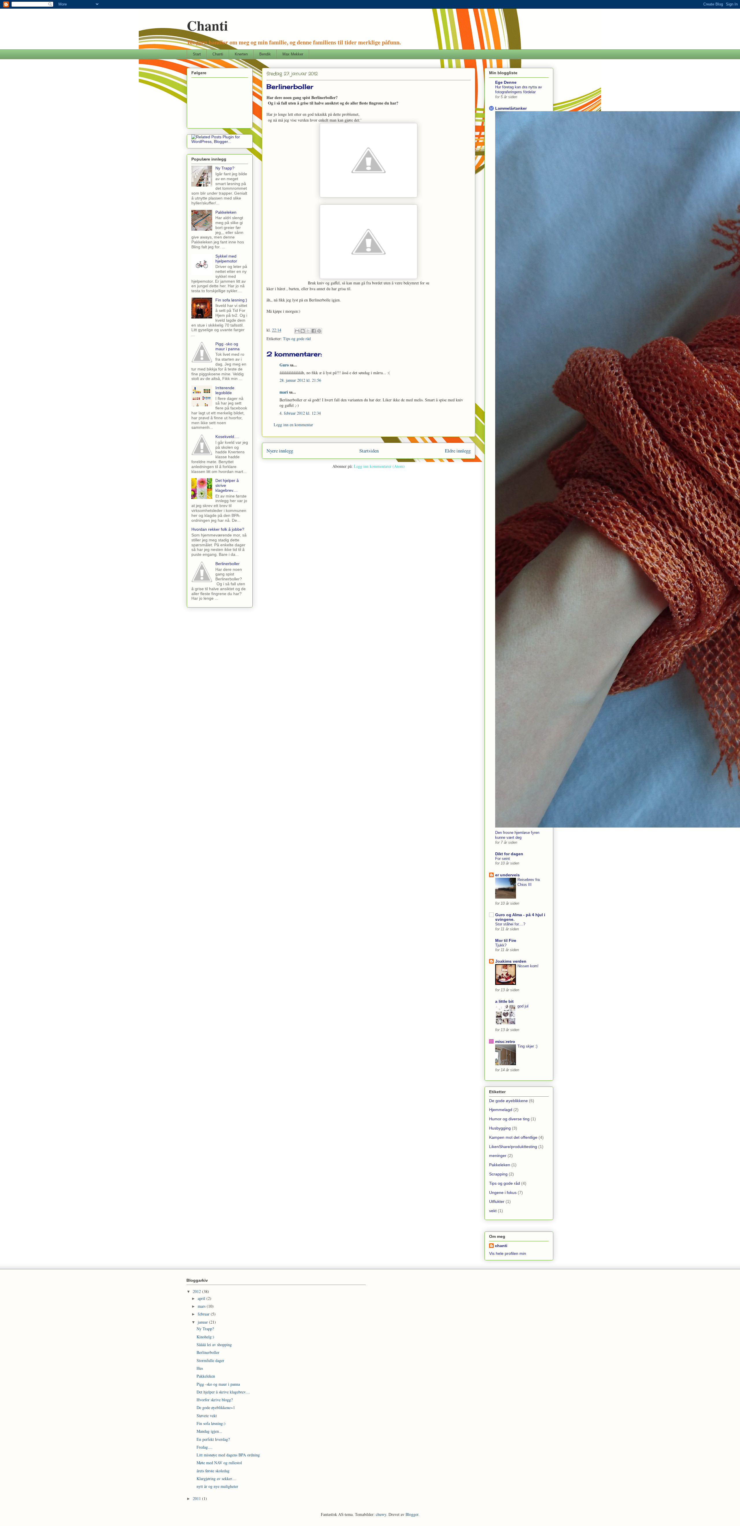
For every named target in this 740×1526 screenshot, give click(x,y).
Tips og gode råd (297, 338)
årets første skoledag (213, 1470)
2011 (197, 1498)
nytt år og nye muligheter (217, 1486)
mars (202, 1306)
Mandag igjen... (209, 1431)
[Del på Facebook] (314, 331)
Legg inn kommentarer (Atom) (379, 466)
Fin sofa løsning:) (231, 300)
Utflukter (496, 1201)
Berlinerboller (227, 563)
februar (204, 1314)
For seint (502, 858)
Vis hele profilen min (507, 1253)
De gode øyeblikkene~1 (216, 1407)
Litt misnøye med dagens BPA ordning (228, 1455)
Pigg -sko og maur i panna (227, 346)
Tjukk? (500, 945)
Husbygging (500, 1128)
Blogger (412, 1514)
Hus (200, 1368)
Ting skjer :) (527, 1046)
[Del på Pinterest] (319, 331)
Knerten (241, 54)
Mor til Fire (505, 940)
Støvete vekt (207, 1415)
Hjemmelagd (500, 1109)
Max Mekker (292, 54)
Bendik (265, 54)
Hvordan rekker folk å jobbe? (217, 529)
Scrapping (498, 1174)
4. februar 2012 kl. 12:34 (300, 413)
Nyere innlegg (280, 450)
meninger (497, 1155)
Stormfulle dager (210, 1360)
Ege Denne (506, 82)
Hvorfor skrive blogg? (215, 1399)
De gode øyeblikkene (508, 1100)
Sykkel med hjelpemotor (226, 258)
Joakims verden (510, 961)
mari (284, 392)
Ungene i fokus (503, 1192)
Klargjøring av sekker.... (216, 1478)
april (202, 1298)
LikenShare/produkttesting (513, 1146)
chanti (501, 1245)
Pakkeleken (225, 212)
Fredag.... (204, 1447)
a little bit (504, 1001)
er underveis (507, 875)
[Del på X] (308, 331)
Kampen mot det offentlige (513, 1137)
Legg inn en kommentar (293, 424)
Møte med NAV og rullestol (219, 1462)
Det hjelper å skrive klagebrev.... (223, 1392)
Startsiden (369, 450)
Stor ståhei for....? (510, 924)
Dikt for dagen (509, 853)
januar (203, 1322)
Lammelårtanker (511, 108)
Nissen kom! (528, 966)
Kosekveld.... (227, 436)
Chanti (207, 25)
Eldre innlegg (458, 450)
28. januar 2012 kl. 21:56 (300, 380)
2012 (197, 1291)
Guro (284, 365)
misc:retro (505, 1041)
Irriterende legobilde (224, 390)
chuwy (381, 1514)
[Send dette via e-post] (297, 331)
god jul (522, 1006)
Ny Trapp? (224, 168)
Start (197, 54)
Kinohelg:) (205, 1336)
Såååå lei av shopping (214, 1344)
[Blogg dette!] (303, 331)
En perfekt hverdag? (213, 1439)
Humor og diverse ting (509, 1119)
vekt (493, 1210)
